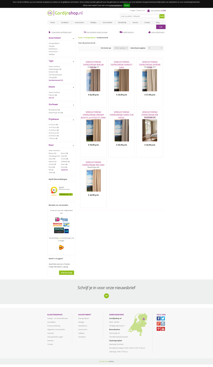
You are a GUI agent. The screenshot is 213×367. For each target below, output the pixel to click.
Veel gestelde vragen (55, 337)
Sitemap (50, 340)
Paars (63, 164)
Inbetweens (53, 49)
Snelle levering (128, 32)
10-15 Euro (52, 127)
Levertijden (51, 322)
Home (52, 22)
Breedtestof (53, 110)
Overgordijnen (54, 43)
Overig (51, 77)
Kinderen (52, 72)
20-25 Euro (52, 133)
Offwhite (64, 161)
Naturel (51, 161)
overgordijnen (89, 38)
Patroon (52, 95)
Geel (63, 156)
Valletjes (93, 22)
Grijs (50, 159)
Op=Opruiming (54, 75)
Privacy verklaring (53, 326)
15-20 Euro (52, 130)
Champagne (53, 156)
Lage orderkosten (157, 32)
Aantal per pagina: (138, 48)
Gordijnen (65, 22)
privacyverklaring (115, 5)
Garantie (50, 333)
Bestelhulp (122, 22)
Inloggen (133, 10)
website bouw (104, 361)
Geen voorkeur (54, 66)
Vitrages (52, 46)
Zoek (162, 16)
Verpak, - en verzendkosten (57, 318)
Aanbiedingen (54, 69)
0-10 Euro (52, 124)
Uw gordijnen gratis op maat (97, 32)
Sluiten (126, 5)
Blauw (51, 153)
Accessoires (79, 22)
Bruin (63, 153)
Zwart (51, 172)
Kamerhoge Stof (55, 112)
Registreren (141, 10)
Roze (63, 167)
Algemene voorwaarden (56, 329)
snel (59, 238)
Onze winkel (107, 22)
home (80, 38)
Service (135, 22)
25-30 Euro (52, 136)
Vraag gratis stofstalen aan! (61, 32)
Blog (157, 22)
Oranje (51, 164)
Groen (63, 159)
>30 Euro (52, 138)
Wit (50, 170)
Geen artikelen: (158, 10)
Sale (160, 27)
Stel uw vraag (66, 273)
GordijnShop (65, 13)
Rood (51, 167)
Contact (147, 22)
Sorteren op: (106, 48)
